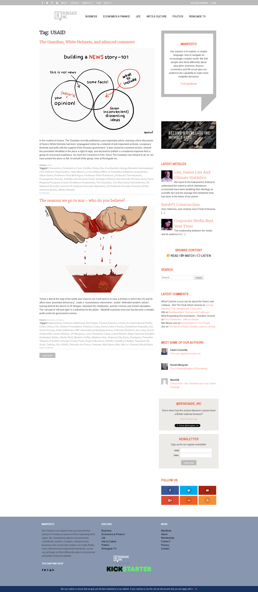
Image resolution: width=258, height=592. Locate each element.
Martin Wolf (66, 337)
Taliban (50, 344)
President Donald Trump (63, 341)
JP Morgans (77, 334)
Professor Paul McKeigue (68, 175)
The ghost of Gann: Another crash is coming (192, 326)
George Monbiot (128, 168)
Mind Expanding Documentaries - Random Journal (188, 316)
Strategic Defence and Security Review (117, 179)
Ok (196, 589)
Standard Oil (142, 341)
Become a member (199, 3)
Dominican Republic (136, 326)
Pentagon (135, 337)
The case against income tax (185, 353)
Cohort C (166, 541)
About (164, 534)
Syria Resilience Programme (79, 182)
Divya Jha (98, 168)
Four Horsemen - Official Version (182, 319)
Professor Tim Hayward (128, 175)
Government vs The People (195, 323)
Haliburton (68, 330)
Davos (104, 326)
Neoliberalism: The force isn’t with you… (190, 312)
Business (106, 530)
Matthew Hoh (99, 337)
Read (174, 256)
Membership (167, 538)
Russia (59, 179)
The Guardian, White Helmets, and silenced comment (87, 42)
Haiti (58, 330)
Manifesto (166, 530)
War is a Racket (129, 344)
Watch (190, 256)
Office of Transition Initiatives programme (124, 172)
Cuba (97, 326)
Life (103, 538)
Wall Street (108, 344)
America (67, 323)
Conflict (87, 168)
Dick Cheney (116, 326)
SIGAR (109, 341)
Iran (138, 330)
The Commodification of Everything (188, 368)
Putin (81, 341)
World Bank (146, 344)
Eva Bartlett (111, 168)
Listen (205, 256)
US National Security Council (123, 186)
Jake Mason (77, 172)
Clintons (87, 326)
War (118, 344)
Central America (108, 323)
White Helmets (67, 189)
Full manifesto (189, 83)
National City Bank (118, 337)
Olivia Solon (46, 175)
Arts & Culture (109, 541)
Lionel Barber (119, 334)
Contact (165, 548)
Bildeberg (79, 323)
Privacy (165, 545)
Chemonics (54, 168)
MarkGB (174, 380)
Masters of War (82, 337)
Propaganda (46, 179)
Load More (47, 355)
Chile (42, 326)
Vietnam (96, 344)
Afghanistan (55, 323)
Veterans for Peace (80, 344)
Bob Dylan (92, 323)
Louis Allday (93, 172)
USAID (144, 186)
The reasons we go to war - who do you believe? (82, 200)
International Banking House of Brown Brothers (108, 330)
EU (151, 326)
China (49, 326)
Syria (143, 179)
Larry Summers (94, 334)
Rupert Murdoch (95, 341)
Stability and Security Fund (79, 179)
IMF (77, 330)
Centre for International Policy (135, 323)
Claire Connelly (179, 350)
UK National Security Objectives (87, 186)
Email (176, 455)
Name (176, 450)
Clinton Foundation (71, 326)
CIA (56, 326)
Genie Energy (47, 330)
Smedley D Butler (124, 341)
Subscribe (189, 463)
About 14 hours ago (188, 422)
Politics (49, 165)
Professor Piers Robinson (99, 175)
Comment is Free (71, 168)
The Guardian (104, 182)
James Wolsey (61, 334)
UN (57, 344)
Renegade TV (109, 548)
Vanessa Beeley (48, 189)
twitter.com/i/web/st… (194, 417)
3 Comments (44, 193)
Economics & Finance (55, 320)
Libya (107, 334)
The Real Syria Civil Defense (129, 182)
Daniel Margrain (179, 365)
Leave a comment (46, 348)
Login (213, 3)
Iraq (143, 330)
